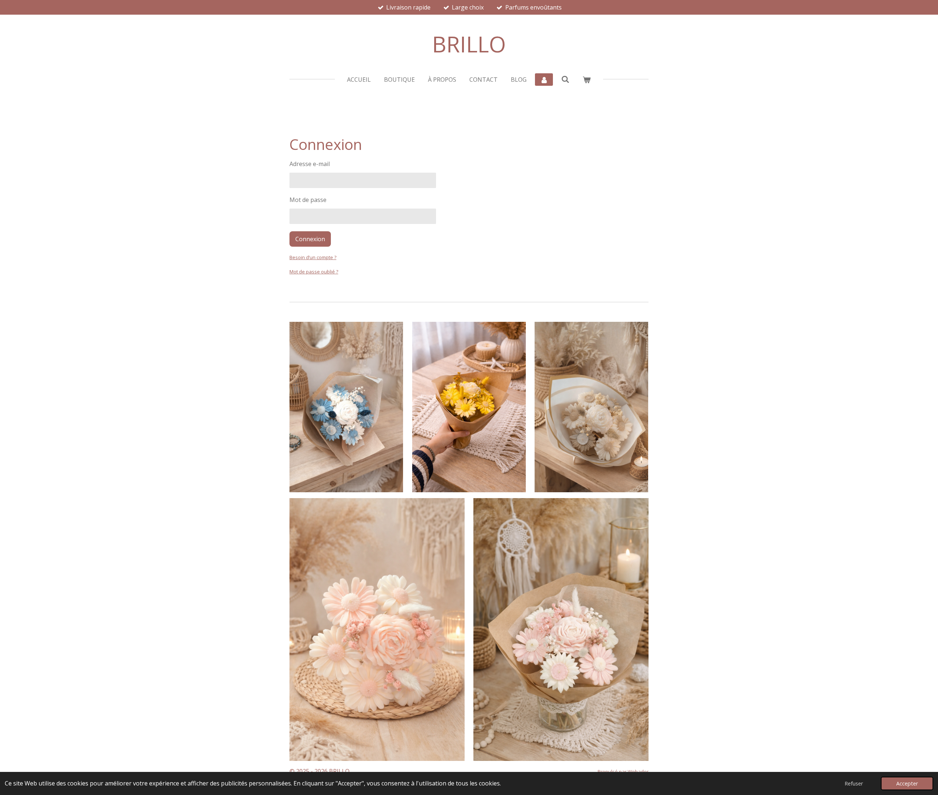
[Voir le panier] (586, 79)
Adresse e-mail (309, 164)
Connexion (310, 239)
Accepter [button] (907, 783)
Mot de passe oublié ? (313, 271)
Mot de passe (307, 200)
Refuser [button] (854, 783)
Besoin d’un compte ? (312, 257)
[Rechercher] (565, 79)
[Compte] (544, 79)
